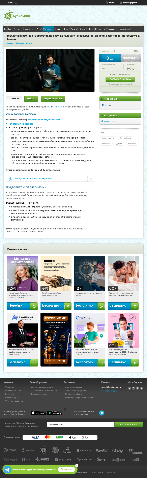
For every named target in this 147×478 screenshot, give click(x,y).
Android (59, 106)
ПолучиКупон (125, 28)
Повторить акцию (120, 79)
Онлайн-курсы (108, 138)
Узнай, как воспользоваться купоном (33, 178)
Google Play (54, 413)
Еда (10, 28)
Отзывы (31, 98)
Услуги (75, 28)
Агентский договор (73, 387)
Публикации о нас (13, 390)
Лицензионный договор (76, 390)
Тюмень (10, 2)
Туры (67, 28)
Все (5, 28)
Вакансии (9, 394)
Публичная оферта (73, 394)
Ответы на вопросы (14, 401)
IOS (48, 106)
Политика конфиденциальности (79, 397)
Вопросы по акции (52, 98)
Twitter (137, 388)
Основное (14, 98)
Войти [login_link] (111, 2)
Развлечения (29, 28)
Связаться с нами (109, 390)
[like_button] (135, 51)
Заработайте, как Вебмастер (44, 390)
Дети (91, 28)
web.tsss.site (109, 121)
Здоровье (112, 28)
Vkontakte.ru (133, 388)
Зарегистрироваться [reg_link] (131, 2)
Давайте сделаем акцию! (42, 387)
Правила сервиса (13, 397)
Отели (83, 28)
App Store (38, 413)
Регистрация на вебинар (21, 123)
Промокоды (101, 28)
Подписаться (66, 469)
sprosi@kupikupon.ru (111, 387)
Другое (119, 143)
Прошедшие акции (39, 394)
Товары (58, 28)
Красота (18, 28)
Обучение (48, 28)
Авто (39, 28)
